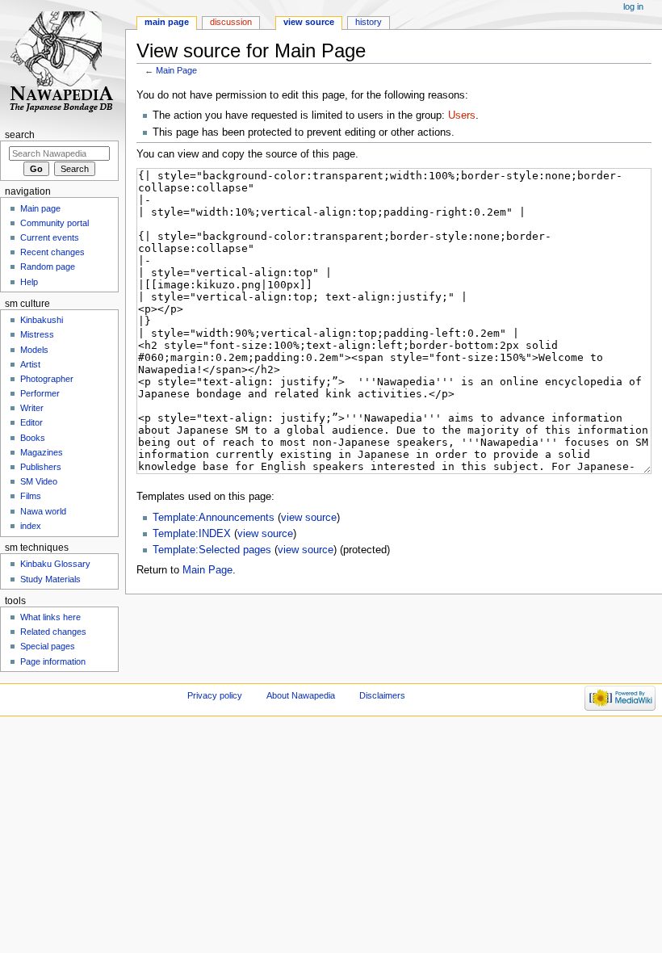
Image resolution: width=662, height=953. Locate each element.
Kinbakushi (41, 320)
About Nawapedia (300, 695)
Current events (49, 237)
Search (20, 135)
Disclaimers (382, 695)
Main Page (176, 70)
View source (308, 22)
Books (32, 438)
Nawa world (43, 511)
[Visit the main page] (62, 62)
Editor (31, 422)
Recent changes (52, 252)
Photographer (46, 379)
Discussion (231, 22)
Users (462, 115)
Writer (32, 408)
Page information (53, 661)
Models (34, 350)
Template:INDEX (192, 533)
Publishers (40, 467)
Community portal (54, 223)
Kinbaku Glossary (55, 564)
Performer (40, 393)
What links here (50, 617)
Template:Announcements (213, 517)
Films (30, 496)
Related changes (53, 631)
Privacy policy (214, 695)
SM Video (38, 481)
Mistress (37, 334)
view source (309, 517)
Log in (633, 6)
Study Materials (50, 579)
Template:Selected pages (212, 550)
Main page (167, 22)
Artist (30, 364)
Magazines (41, 452)
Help (29, 282)
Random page (47, 266)
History (368, 22)
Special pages (47, 646)
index (30, 526)
